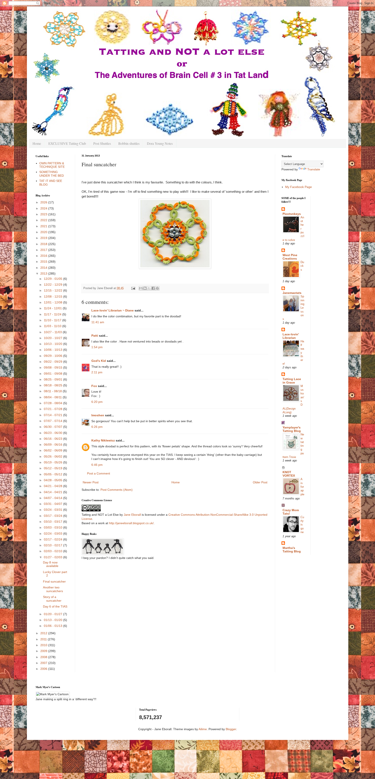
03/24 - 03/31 (53, 509)
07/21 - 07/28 (53, 409)
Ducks (302, 265)
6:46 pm (97, 464)
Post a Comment (98, 473)
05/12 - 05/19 (53, 468)
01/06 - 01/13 (53, 625)
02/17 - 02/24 (53, 539)
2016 (44, 255)
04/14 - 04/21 (53, 492)
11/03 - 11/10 (53, 326)
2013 (44, 273)
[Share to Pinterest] (157, 288)
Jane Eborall (132, 514)
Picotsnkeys (292, 214)
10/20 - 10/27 (53, 338)
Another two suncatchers (53, 589)
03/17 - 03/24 (53, 515)
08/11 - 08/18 (53, 391)
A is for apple (302, 487)
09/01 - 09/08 (53, 373)
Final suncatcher (54, 581)
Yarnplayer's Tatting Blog (292, 429)
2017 (44, 250)
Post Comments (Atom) (116, 489)
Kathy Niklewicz (103, 440)
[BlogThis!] (145, 288)
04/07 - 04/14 (53, 498)
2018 (44, 244)
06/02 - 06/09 (53, 450)
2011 (44, 639)
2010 (44, 645)
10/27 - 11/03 (53, 332)
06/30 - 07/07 (53, 426)
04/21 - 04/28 (53, 486)
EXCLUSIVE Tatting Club (67, 143)
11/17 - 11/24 (53, 314)
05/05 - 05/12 (53, 474)
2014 (44, 267)
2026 (44, 202)
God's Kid (98, 360)
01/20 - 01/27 (53, 614)
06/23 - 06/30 (53, 433)
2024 (44, 208)
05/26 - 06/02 (53, 456)
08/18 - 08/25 (53, 385)
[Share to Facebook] (153, 288)
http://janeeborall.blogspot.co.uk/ (131, 523)
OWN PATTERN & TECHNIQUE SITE (52, 165)
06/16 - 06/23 (53, 438)
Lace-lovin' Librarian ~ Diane (112, 310)
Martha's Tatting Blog (292, 549)
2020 (44, 232)
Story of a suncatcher (52, 598)
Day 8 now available (50, 564)
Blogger (231, 729)
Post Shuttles (102, 143)
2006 (44, 668)
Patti (94, 335)
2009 (44, 651)
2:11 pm (96, 372)
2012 (44, 633)
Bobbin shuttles (129, 143)
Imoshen (97, 415)
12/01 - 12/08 (53, 302)
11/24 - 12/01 (53, 308)
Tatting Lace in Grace (292, 380)
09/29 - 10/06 (53, 355)
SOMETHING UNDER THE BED (51, 173)
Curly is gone (302, 524)
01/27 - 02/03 (53, 557)
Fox (94, 386)
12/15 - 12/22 (53, 290)
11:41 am (97, 322)
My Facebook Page (298, 187)
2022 (44, 220)
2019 (44, 238)
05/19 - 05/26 (53, 462)
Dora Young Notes (160, 143)
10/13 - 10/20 (53, 344)
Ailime (203, 729)
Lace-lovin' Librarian (291, 336)
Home (37, 143)
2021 (44, 226)
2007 (44, 663)
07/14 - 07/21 (53, 415)
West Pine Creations (290, 256)
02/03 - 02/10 (53, 551)
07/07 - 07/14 (53, 421)
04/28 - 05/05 (53, 480)
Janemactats (292, 293)
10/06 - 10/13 (53, 349)
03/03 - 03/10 (53, 527)
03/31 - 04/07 (53, 504)
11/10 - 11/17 (53, 320)
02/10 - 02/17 (53, 545)
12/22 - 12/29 (53, 284)
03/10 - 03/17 (53, 521)
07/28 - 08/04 (53, 403)
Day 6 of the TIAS (55, 606)
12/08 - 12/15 (53, 296)
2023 (44, 214)
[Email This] (141, 288)
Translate (313, 169)
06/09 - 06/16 (53, 444)
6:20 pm (97, 401)
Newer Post (91, 482)
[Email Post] (133, 288)
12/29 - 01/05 (53, 278)
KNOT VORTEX (289, 473)
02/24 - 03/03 (53, 533)
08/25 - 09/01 (53, 379)
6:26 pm (97, 426)
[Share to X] (149, 288)
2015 (44, 261)
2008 (44, 657)
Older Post (260, 482)
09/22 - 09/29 (53, 361)
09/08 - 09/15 (53, 367)
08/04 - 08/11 (53, 397)
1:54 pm (97, 347)
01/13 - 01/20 (53, 620)
